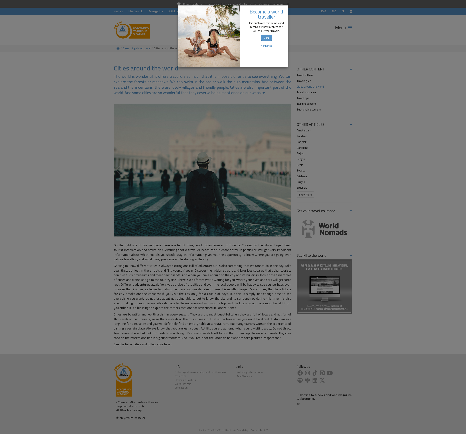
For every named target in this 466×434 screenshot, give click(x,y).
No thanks (266, 46)
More (266, 38)
